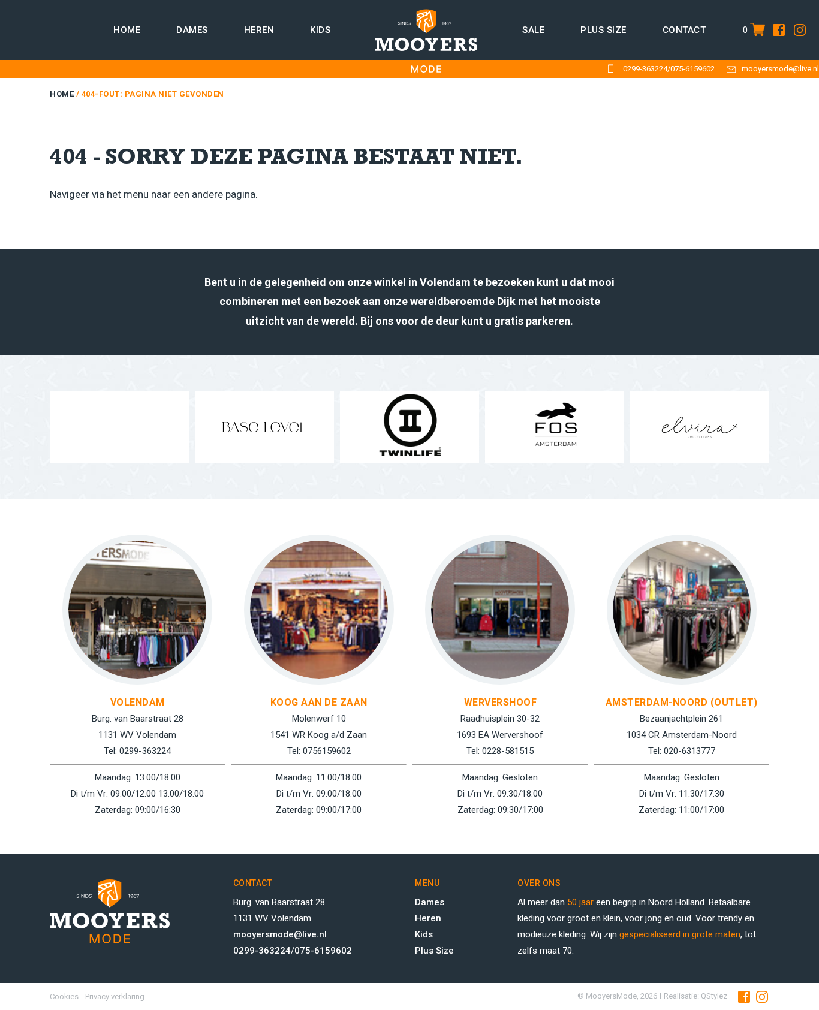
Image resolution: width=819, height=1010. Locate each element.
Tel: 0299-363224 (137, 751)
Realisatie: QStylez (695, 995)
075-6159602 (692, 68)
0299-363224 (645, 68)
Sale (533, 30)
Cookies (64, 996)
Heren (259, 30)
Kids (320, 30)
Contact (684, 30)
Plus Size (434, 950)
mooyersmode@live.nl (780, 68)
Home (126, 30)
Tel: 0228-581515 (500, 751)
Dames (192, 30)
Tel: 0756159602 (319, 751)
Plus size (603, 30)
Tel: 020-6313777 (681, 751)
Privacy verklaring (114, 996)
